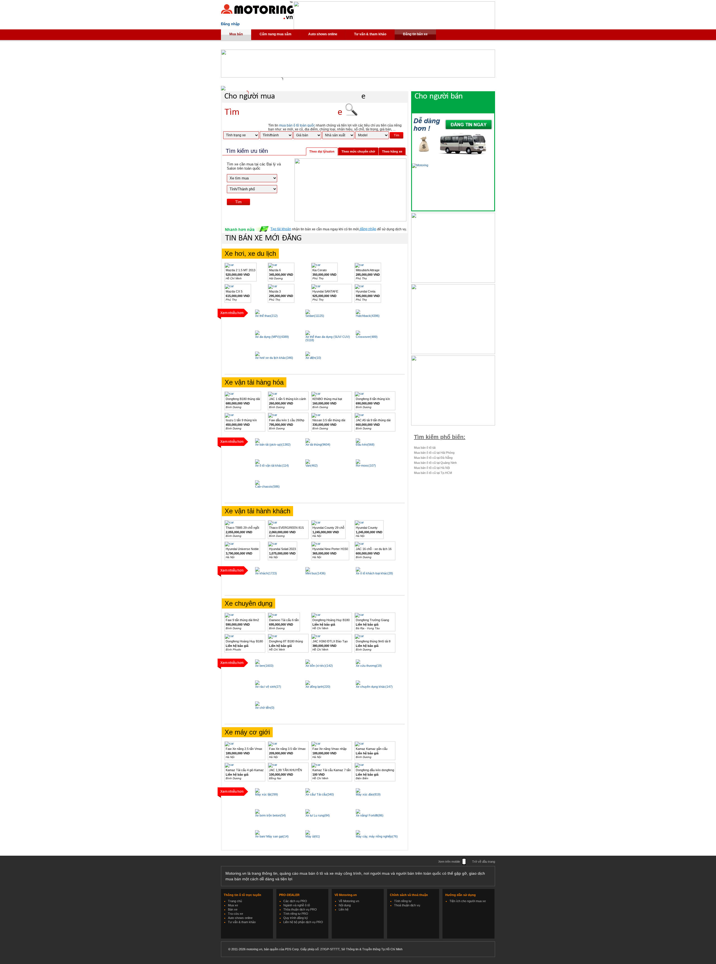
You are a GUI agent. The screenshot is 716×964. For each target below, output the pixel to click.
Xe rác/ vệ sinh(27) (268, 686)
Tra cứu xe (235, 913)
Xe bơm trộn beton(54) (270, 815)
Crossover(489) (367, 336)
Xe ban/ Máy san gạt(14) (272, 836)
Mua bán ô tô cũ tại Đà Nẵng (433, 457)
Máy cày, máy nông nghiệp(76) (377, 836)
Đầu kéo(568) (365, 444)
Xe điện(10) (313, 357)
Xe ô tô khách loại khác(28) (374, 573)
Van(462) (311, 465)
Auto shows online (322, 34)
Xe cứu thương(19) (369, 665)
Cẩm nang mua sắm (275, 34)
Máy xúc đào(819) (368, 794)
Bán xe (232, 909)
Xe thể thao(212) (266, 315)
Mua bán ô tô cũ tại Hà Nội (432, 467)
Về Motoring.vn (349, 901)
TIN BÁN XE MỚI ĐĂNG (263, 238)
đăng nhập (368, 229)
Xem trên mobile (449, 861)
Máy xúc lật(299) (266, 794)
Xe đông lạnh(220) (317, 686)
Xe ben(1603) (264, 665)
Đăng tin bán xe (415, 34)
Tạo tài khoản (280, 229)
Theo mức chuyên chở (358, 151)
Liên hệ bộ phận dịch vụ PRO (303, 922)
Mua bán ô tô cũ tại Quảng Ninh (435, 462)
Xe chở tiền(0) (264, 707)
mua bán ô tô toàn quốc (297, 125)
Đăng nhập (230, 24)
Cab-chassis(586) (267, 486)
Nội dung (345, 905)
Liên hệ (343, 909)
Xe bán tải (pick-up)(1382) (273, 444)
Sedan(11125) (314, 315)
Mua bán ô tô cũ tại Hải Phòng (434, 452)
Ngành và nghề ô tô (296, 905)
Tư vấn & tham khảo (370, 34)
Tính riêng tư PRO (295, 913)
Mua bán (236, 34)
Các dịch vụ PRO (295, 901)
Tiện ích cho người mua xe (467, 901)
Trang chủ (235, 901)
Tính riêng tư (402, 901)
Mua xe (233, 905)
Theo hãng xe (392, 151)
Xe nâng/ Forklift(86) (369, 815)
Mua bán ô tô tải (424, 447)
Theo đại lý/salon (322, 151)
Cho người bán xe (458, 101)
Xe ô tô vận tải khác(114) (272, 465)
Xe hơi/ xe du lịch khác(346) (274, 357)
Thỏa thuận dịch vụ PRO (300, 909)
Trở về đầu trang (483, 861)
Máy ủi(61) (312, 836)
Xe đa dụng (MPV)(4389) (272, 336)
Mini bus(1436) (315, 573)
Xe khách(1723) (266, 573)
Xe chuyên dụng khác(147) (374, 686)
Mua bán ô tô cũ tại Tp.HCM (433, 472)
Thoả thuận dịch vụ (407, 905)
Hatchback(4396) (368, 315)
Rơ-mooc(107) (366, 465)
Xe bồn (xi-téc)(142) (319, 665)
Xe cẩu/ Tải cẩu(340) (319, 794)
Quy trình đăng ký (295, 917)
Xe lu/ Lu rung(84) (317, 815)
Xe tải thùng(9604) (317, 444)
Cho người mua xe (294, 96)
